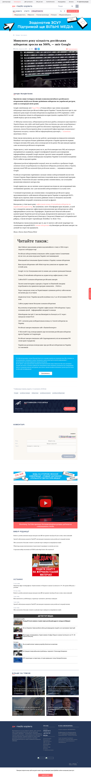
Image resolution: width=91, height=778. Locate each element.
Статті (26, 11)
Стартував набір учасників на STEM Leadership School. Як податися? (34, 549)
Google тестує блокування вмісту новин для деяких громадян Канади (44, 271)
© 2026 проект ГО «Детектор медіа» (67, 732)
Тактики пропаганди (43, 15)
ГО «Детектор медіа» (83, 1)
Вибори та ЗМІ (46, 747)
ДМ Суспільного (28, 1)
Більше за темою (21, 673)
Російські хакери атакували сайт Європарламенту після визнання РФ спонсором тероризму (44, 339)
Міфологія (31, 15)
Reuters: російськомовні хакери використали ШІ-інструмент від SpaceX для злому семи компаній (43, 535)
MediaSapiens (17, 1)
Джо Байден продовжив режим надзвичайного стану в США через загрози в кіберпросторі (43, 248)
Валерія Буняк (27, 93)
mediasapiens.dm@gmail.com (68, 733)
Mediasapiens (46, 740)
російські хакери (25, 393)
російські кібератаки (58, 393)
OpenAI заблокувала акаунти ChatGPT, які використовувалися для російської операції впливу (42, 539)
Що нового (17, 11)
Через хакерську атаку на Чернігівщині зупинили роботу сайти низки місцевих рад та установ (44, 291)
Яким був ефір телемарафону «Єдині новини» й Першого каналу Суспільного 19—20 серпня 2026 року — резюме (45, 586)
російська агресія (45, 393)
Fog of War (36, 108)
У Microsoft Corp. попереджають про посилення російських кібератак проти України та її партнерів (44, 333)
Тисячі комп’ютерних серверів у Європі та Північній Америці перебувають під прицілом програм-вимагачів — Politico (41, 285)
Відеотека (45, 745)
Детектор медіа (6, 1)
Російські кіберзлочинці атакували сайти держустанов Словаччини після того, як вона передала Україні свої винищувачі (43, 255)
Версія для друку (72, 49)
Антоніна (71, 1)
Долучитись (45, 373)
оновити (72, 433)
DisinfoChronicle (50, 1)
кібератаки (35, 393)
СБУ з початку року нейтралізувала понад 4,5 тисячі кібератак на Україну (43, 322)
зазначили (67, 131)
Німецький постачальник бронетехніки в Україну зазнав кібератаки (44, 260)
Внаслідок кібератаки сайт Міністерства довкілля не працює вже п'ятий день (43, 265)
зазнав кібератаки (42, 225)
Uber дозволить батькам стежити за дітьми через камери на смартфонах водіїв (37, 542)
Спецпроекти (37, 11)
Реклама (45, 729)
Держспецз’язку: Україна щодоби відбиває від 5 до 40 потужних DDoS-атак (45, 298)
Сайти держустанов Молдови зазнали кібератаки (37, 303)
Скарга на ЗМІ (73, 11)
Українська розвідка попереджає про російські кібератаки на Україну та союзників (44, 346)
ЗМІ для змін (39, 1)
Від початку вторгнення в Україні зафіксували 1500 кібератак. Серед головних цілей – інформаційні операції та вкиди (44, 309)
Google (16, 393)
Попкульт (54, 15)
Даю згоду (45, 775)
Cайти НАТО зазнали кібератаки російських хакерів (37, 279)
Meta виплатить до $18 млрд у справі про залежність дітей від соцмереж (35, 598)
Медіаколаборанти (65, 15)
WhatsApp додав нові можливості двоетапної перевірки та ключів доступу (36, 546)
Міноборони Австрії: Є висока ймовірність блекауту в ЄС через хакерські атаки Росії (42, 315)
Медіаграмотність (20, 15)
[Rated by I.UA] (41, 758)
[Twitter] (39, 49)
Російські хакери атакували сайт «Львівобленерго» (37, 327)
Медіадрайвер (61, 1)
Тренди (18, 35)
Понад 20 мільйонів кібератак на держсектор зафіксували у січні (43, 275)
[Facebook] (36, 49)
